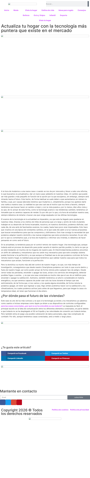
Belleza (26, 15)
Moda (16, 10)
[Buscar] (88, 4)
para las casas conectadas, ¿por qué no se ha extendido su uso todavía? (31, 306)
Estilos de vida (48, 10)
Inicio (6, 10)
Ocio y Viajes (39, 15)
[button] (23, 353)
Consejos (82, 10)
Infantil (53, 15)
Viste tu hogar (31, 10)
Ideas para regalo (65, 10)
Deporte (63, 15)
